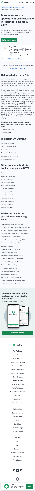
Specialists (17, 424)
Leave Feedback (17, 403)
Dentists (17, 420)
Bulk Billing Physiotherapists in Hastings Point (14, 230)
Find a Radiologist (17, 388)
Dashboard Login (17, 428)
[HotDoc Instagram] (21, 470)
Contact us (17, 449)
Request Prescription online (9, 150)
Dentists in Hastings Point (8, 246)
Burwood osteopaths (7, 179)
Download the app (17, 332)
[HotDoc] (5, 2)
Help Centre (17, 399)
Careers (17, 445)
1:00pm (19, 59)
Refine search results (9, 40)
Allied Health (17, 416)
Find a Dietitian (18, 377)
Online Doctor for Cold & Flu (9, 156)
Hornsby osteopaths (7, 191)
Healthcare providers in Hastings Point (12, 283)
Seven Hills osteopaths (7, 201)
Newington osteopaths (7, 195)
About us (18, 441)
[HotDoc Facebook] (14, 470)
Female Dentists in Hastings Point (10, 236)
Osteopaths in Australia (6, 7)
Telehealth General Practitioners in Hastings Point (15, 233)
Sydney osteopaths (6, 173)
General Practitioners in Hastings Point (12, 258)
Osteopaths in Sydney (7, 129)
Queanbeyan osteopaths (8, 176)
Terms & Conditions (17, 452)
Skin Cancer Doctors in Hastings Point (12, 277)
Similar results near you (17, 68)
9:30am (10, 59)
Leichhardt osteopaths (7, 182)
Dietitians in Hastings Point (9, 252)
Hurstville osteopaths (7, 207)
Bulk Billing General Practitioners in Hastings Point (15, 227)
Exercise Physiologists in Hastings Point (12, 255)
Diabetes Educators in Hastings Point (11, 249)
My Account (18, 395)
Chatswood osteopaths (7, 188)
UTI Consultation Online (8, 159)
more (31, 59)
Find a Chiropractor (17, 369)
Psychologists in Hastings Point (10, 271)
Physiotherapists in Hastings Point (10, 265)
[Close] (2, 486)
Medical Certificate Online (8, 146)
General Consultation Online (9, 153)
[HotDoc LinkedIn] (17, 470)
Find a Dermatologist (17, 384)
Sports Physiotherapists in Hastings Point (13, 280)
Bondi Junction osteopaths (8, 185)
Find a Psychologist (17, 373)
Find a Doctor (17, 355)
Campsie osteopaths (7, 204)
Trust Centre (17, 460)
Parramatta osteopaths (7, 198)
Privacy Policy (17, 456)
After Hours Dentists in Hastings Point (12, 224)
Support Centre (17, 431)
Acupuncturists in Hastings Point (10, 243)
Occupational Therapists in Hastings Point (13, 262)
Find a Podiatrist (17, 366)
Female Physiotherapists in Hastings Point (13, 240)
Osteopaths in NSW (19, 7)
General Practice (17, 413)
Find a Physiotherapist (17, 362)
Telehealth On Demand (7, 143)
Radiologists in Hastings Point (9, 274)
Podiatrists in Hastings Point (9, 268)
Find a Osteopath (17, 380)
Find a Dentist (17, 358)
